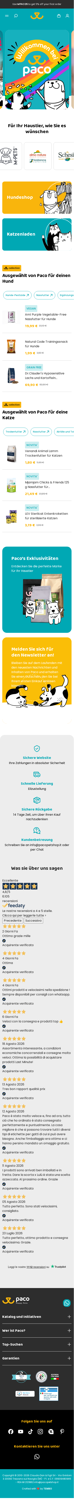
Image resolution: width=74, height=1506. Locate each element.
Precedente (13, 920)
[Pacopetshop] (10, 1431)
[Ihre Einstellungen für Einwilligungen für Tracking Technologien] (67, 1495)
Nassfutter (42, 295)
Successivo (33, 920)
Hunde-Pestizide (15, 295)
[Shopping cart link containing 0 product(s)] (59, 15)
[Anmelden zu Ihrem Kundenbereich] (67, 15)
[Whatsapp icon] (67, 1303)
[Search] (16, 15)
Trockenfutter (14, 431)
